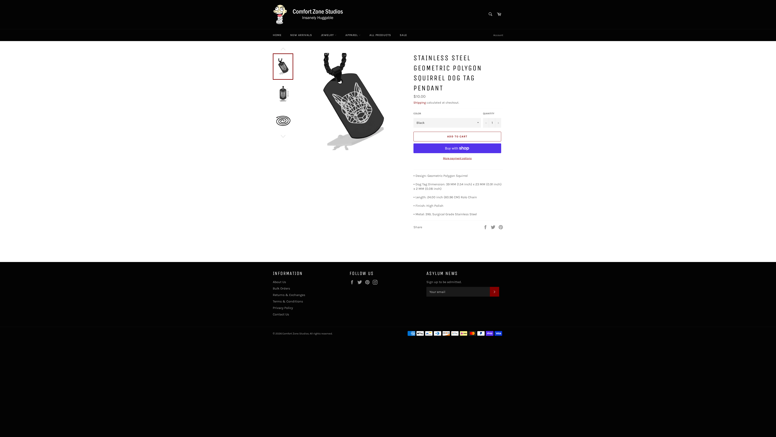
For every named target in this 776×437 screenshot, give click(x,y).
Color (417, 113)
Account (498, 35)
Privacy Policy (283, 308)
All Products (380, 35)
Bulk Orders (281, 288)
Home (277, 35)
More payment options (457, 158)
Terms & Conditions (288, 301)
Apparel (352, 35)
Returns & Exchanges (289, 295)
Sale (403, 35)
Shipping (419, 102)
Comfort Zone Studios (295, 333)
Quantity (488, 113)
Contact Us (281, 314)
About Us (279, 282)
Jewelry (328, 35)
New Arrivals (301, 35)
